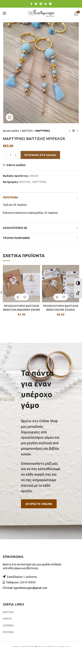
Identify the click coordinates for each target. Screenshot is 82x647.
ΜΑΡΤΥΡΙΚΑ (42, 130)
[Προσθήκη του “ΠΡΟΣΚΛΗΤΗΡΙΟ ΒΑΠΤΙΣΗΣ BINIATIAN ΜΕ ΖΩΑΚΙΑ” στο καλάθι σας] (57, 297)
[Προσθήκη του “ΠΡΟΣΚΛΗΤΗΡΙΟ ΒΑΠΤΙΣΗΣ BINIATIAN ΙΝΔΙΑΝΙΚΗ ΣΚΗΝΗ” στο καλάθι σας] (18, 297)
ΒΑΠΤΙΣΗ (27, 130)
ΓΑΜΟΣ (7, 618)
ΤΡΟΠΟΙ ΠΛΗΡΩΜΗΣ (16, 238)
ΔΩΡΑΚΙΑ (8, 625)
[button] (39, 503)
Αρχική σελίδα (11, 130)
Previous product (70, 131)
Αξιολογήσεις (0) (15, 227)
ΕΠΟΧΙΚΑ (8, 632)
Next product (77, 131)
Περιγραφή (10, 197)
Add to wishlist (16, 165)
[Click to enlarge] (9, 117)
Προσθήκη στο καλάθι (40, 155)
